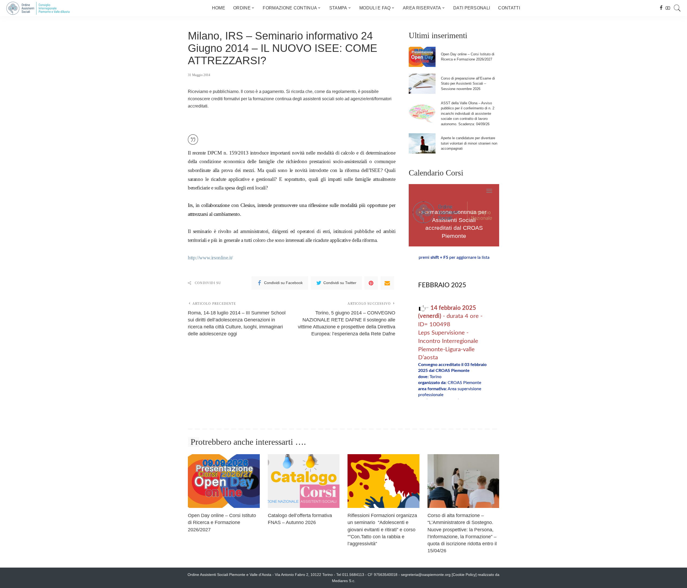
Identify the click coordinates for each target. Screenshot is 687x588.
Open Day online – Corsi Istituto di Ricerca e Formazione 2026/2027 (222, 522)
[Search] (677, 8)
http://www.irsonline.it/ (210, 257)
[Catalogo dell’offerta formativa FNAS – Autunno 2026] (304, 481)
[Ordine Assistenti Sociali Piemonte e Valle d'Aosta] (37, 8)
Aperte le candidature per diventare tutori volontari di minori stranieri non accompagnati (469, 143)
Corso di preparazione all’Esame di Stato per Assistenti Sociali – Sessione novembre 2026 (468, 83)
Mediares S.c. (343, 581)
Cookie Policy (464, 575)
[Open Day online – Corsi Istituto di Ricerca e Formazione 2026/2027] (422, 57)
